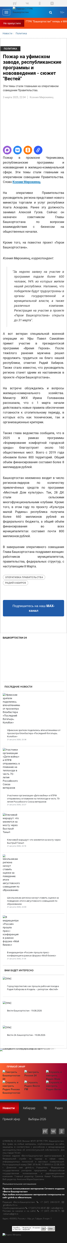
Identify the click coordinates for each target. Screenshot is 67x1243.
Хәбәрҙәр (29, 1108)
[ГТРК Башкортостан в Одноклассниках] (40, 3)
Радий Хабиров (15, 582)
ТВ (45, 1108)
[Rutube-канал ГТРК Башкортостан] (15, 3)
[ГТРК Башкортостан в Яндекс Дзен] (52, 3)
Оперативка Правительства (24, 577)
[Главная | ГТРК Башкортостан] (25, 12)
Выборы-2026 (37, 1119)
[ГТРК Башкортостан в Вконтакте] (27, 3)
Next (61, 123)
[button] (7, 150)
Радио (59, 1108)
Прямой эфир (16, 1066)
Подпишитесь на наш (33, 608)
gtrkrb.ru (30, 1167)
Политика (10, 48)
